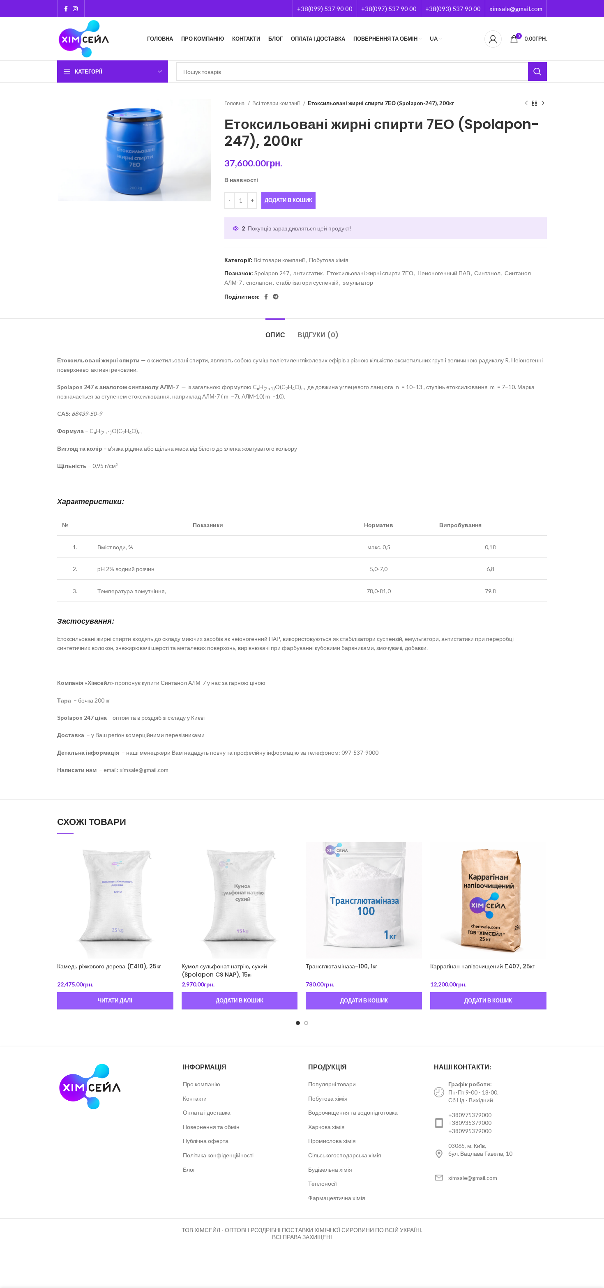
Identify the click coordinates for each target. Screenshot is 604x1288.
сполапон (259, 282)
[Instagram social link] (75, 8)
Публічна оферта (205, 1140)
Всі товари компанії (276, 103)
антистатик (308, 273)
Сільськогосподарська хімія (344, 1155)
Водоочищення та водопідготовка (353, 1112)
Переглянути (167, 855)
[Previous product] (526, 103)
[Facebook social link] (66, 8)
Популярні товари (332, 1084)
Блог (189, 1169)
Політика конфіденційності (218, 1155)
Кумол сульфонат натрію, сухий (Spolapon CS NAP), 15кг (224, 970)
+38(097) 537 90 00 (389, 8)
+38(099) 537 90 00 (325, 8)
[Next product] (543, 103)
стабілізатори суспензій (307, 282)
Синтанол (487, 273)
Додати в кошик (288, 200)
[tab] (275, 330)
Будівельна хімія (330, 1169)
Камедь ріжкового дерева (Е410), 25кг (109, 966)
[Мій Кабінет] (493, 39)
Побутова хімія (328, 259)
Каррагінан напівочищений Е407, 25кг (482, 966)
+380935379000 (469, 1122)
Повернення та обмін (211, 1126)
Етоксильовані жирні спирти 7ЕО (370, 273)
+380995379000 (469, 1130)
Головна (235, 103)
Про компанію (201, 1084)
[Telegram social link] (275, 296)
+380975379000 (469, 1114)
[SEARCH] (537, 71)
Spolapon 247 (271, 273)
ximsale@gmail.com (515, 8)
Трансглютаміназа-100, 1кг (341, 966)
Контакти (195, 1098)
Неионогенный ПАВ (443, 273)
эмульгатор (358, 282)
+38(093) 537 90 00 (453, 8)
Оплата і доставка (207, 1112)
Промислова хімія (332, 1140)
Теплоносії (322, 1183)
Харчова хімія (326, 1126)
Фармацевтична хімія (336, 1197)
